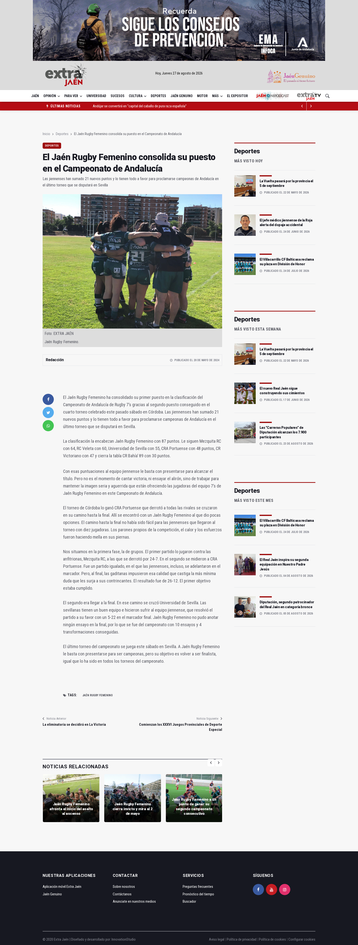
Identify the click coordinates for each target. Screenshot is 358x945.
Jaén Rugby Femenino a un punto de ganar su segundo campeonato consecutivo (194, 806)
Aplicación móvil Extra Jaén (62, 886)
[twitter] (48, 412)
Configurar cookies (301, 939)
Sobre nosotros (124, 886)
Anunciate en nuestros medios (134, 901)
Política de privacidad (241, 939)
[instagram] (284, 889)
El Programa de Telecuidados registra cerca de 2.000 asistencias (137, 106)
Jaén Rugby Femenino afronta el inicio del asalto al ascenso (71, 809)
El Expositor (237, 96)
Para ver (71, 96)
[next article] (302, 106)
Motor (202, 96)
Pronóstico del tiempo (198, 894)
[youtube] (271, 889)
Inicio (46, 134)
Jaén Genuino (181, 96)
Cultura (135, 96)
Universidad (96, 96)
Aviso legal (216, 939)
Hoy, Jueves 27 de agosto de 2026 (179, 73)
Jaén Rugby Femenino (97, 695)
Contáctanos (122, 894)
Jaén (35, 96)
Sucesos (117, 96)
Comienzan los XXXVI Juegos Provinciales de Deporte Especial (180, 727)
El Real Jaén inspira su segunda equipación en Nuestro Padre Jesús (284, 564)
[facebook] (48, 399)
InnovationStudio (124, 939)
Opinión (49, 96)
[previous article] (311, 106)
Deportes (158, 96)
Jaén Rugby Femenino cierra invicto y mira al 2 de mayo (133, 809)
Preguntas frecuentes (198, 886)
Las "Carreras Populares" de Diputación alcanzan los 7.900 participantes (283, 432)
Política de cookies (272, 939)
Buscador (189, 901)
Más (215, 96)
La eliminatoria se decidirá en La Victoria (74, 724)
